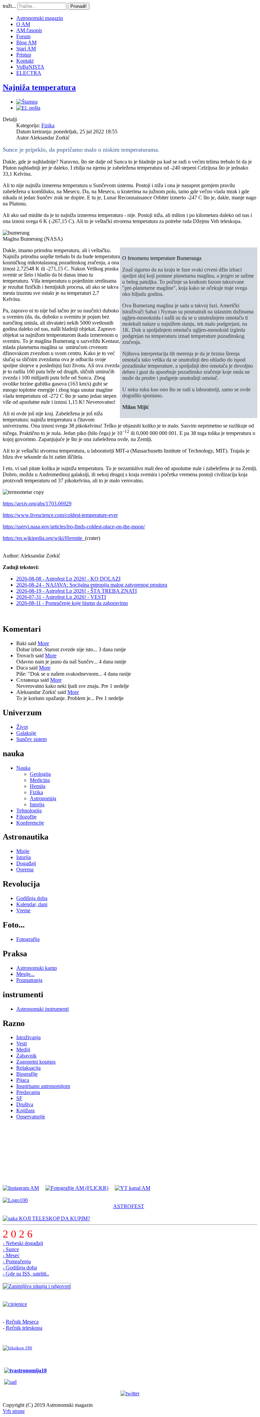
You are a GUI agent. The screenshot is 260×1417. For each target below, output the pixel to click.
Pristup (23, 55)
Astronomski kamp (36, 968)
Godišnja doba (31, 898)
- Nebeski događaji (23, 1243)
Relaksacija (28, 1068)
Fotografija (28, 939)
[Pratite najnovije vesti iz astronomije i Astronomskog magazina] (130, 1394)
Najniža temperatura (39, 87)
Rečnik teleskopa (24, 1328)
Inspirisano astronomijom (43, 1086)
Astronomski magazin (39, 18)
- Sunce (11, 1249)
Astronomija (43, 798)
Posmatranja (29, 980)
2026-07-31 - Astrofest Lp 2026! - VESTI (61, 597)
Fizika (48, 125)
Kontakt (25, 61)
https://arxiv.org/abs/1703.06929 (37, 503)
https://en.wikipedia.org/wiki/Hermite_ (44, 538)
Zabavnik (26, 1056)
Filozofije (26, 817)
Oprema (25, 869)
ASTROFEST (128, 1206)
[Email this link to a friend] (28, 108)
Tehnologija (29, 810)
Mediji (23, 1049)
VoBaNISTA (30, 67)
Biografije (27, 1074)
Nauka (23, 768)
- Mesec (11, 1255)
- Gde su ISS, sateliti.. (26, 1274)
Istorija (37, 804)
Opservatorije (30, 1116)
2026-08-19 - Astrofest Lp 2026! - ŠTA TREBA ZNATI (76, 591)
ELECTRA (28, 73)
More (43, 643)
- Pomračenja (17, 1261)
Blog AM (26, 42)
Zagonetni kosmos (36, 1062)
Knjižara (25, 1110)
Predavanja (28, 1092)
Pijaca (22, 1080)
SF (19, 1098)
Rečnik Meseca (22, 1322)
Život (22, 727)
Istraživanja (28, 1037)
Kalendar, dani (31, 904)
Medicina (40, 780)
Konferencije (30, 823)
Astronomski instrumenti (42, 1009)
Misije (22, 851)
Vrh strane (14, 1411)
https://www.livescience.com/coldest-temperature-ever (60, 515)
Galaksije (26, 733)
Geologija (40, 774)
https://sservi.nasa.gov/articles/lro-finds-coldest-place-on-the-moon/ (74, 526)
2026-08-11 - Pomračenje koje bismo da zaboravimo (72, 603)
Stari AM (26, 48)
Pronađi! (78, 6)
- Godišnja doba (20, 1267)
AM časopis (29, 30)
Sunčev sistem (31, 739)
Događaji (26, 863)
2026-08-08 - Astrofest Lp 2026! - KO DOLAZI (68, 579)
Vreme (23, 910)
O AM (23, 24)
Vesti (21, 1043)
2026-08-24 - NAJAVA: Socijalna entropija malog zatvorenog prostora (91, 585)
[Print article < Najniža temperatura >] (27, 102)
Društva (24, 1104)
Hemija (37, 786)
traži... (9, 6)
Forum (23, 36)
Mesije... (25, 974)
